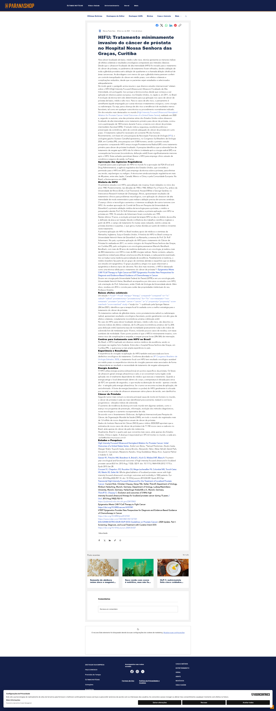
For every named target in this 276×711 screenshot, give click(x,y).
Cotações (89, 685)
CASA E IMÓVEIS (182, 664)
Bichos (150, 16)
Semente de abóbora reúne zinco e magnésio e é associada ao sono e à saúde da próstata (103, 581)
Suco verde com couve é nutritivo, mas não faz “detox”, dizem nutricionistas (137, 581)
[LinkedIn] (170, 25)
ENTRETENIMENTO (182, 668)
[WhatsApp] (166, 25)
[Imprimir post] (120, 540)
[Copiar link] (180, 25)
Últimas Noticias (94, 16)
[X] (142, 671)
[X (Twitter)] (161, 25)
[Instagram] (137, 671)
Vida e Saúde (103, 533)
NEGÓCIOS (180, 681)
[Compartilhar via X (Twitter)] (104, 540)
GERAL (178, 672)
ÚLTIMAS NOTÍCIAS (90, 680)
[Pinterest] (175, 25)
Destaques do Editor (116, 16)
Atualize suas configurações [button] (174, 632)
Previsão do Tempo (90, 675)
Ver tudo (186, 555)
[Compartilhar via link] (115, 540)
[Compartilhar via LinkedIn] (110, 540)
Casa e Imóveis (164, 16)
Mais (177, 16)
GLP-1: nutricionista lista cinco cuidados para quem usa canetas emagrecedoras (172, 581)
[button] (137, 5)
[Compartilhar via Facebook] (99, 540)
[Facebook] (157, 25)
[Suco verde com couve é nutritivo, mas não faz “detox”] (138, 567)
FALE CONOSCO (90, 670)
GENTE (178, 676)
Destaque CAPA (136, 16)
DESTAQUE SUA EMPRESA (90, 665)
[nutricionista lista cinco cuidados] (173, 567)
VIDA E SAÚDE (181, 685)
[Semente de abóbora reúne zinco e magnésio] (103, 567)
